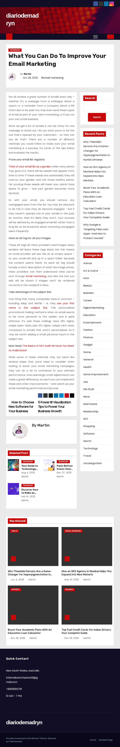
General (88, 359)
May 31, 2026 (72, 579)
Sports (87, 441)
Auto (86, 278)
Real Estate (90, 404)
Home (93, 739)
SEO (85, 419)
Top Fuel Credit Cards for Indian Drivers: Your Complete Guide (96, 213)
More (86, 396)
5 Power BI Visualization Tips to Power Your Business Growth (54, 406)
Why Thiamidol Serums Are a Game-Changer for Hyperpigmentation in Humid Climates (96, 150)
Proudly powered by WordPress (22, 738)
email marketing (36, 276)
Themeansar (15, 741)
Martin (27, 74)
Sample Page (106, 739)
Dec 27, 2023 (64, 472)
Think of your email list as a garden (30, 166)
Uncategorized (92, 463)
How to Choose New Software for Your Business (21, 406)
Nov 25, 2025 (18, 638)
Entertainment (92, 322)
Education (89, 315)
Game (87, 352)
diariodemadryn (24, 722)
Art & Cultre (90, 271)
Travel (87, 456)
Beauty (87, 285)
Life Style (88, 389)
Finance (88, 337)
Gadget (88, 345)
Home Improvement (95, 374)
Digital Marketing (93, 308)
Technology (15, 50)
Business (88, 293)
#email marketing (52, 78)
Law (85, 382)
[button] (102, 36)
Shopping (89, 426)
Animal (87, 263)
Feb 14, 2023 (28, 496)
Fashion (88, 330)
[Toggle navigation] (95, 36)
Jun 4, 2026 (18, 579)
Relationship (90, 411)
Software (89, 433)
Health (87, 367)
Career (87, 300)
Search (90, 98)
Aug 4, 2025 (28, 472)
